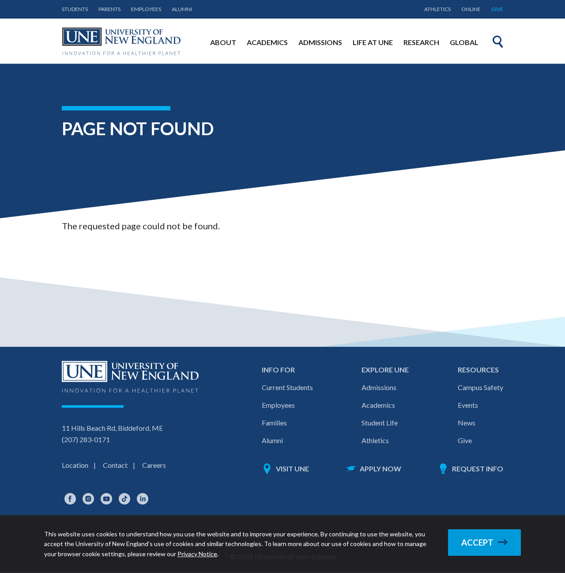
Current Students (287, 387)
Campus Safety (480, 387)
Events (468, 405)
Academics (378, 405)
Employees (146, 9)
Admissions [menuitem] (320, 42)
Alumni (182, 9)
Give (497, 9)
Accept (477, 542)
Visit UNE (292, 468)
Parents (109, 9)
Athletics (437, 9)
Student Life (380, 422)
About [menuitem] (223, 42)
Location (75, 465)
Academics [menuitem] (267, 42)
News (466, 422)
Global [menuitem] (464, 42)
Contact (115, 465)
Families (274, 422)
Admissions (379, 387)
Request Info (477, 468)
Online (471, 9)
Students (75, 9)
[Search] (498, 41)
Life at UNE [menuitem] (373, 42)
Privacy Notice (197, 554)
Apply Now (380, 468)
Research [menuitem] (421, 42)
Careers (154, 465)
